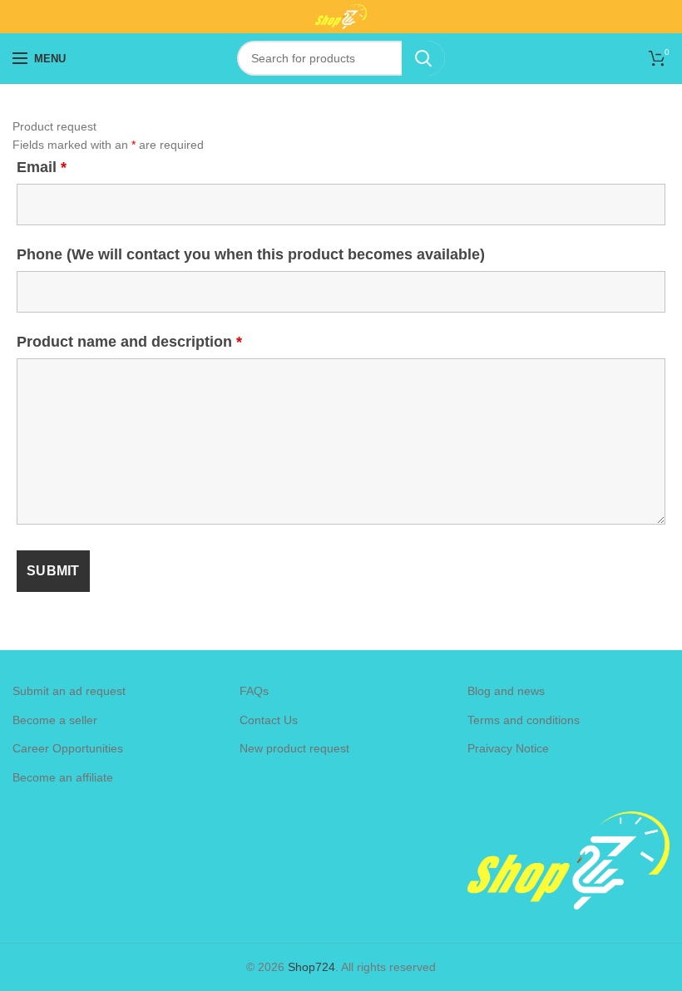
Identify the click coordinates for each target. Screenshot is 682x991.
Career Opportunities (67, 748)
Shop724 (311, 967)
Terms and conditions (523, 720)
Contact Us (269, 720)
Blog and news (506, 691)
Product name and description (129, 341)
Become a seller (54, 720)
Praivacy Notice (508, 748)
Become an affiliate (62, 777)
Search (423, 58)
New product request (294, 748)
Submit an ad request (69, 691)
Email (42, 167)
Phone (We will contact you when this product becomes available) (251, 254)
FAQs (254, 691)
